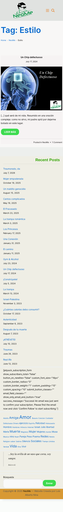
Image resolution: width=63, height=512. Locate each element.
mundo (48, 432)
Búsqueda (8, 477)
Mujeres (41, 431)
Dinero (16, 423)
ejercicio (23, 423)
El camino (8, 249)
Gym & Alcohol (10, 259)
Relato (51, 437)
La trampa (8, 289)
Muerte (15, 431)
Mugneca (24, 432)
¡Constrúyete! (10, 279)
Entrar (49, 483)
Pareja (23, 436)
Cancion (41, 418)
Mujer (32, 431)
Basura (35, 418)
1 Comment (57, 142)
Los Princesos (10, 229)
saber (12, 441)
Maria (6, 431)
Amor (25, 417)
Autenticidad (10, 319)
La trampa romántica (14, 219)
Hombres (16, 427)
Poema (36, 436)
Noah (17, 437)
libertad (50, 427)
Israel (37, 427)
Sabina (18, 441)
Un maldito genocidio (14, 188)
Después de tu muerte (15, 329)
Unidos (52, 441)
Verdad (6, 447)
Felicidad (40, 423)
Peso (29, 436)
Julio (43, 427)
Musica (6, 437)
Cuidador (49, 418)
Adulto (6, 418)
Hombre (7, 427)
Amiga (14, 418)
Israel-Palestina (11, 299)
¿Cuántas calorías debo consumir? (21, 309)
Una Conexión (10, 239)
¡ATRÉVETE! (9, 339)
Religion (6, 441)
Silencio (26, 441)
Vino (19, 447)
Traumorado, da (11, 168)
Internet (30, 427)
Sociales (36, 441)
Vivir (24, 446)
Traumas (7, 349)
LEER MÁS (10, 131)
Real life (7, 359)
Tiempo (45, 441)
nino (12, 436)
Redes (45, 436)
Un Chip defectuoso (31, 57)
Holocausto (50, 423)
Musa (55, 431)
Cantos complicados (14, 198)
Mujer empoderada (13, 178)
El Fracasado (10, 208)
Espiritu (32, 423)
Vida (13, 446)
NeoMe (45, 142)
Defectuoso (8, 423)
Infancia (23, 427)
